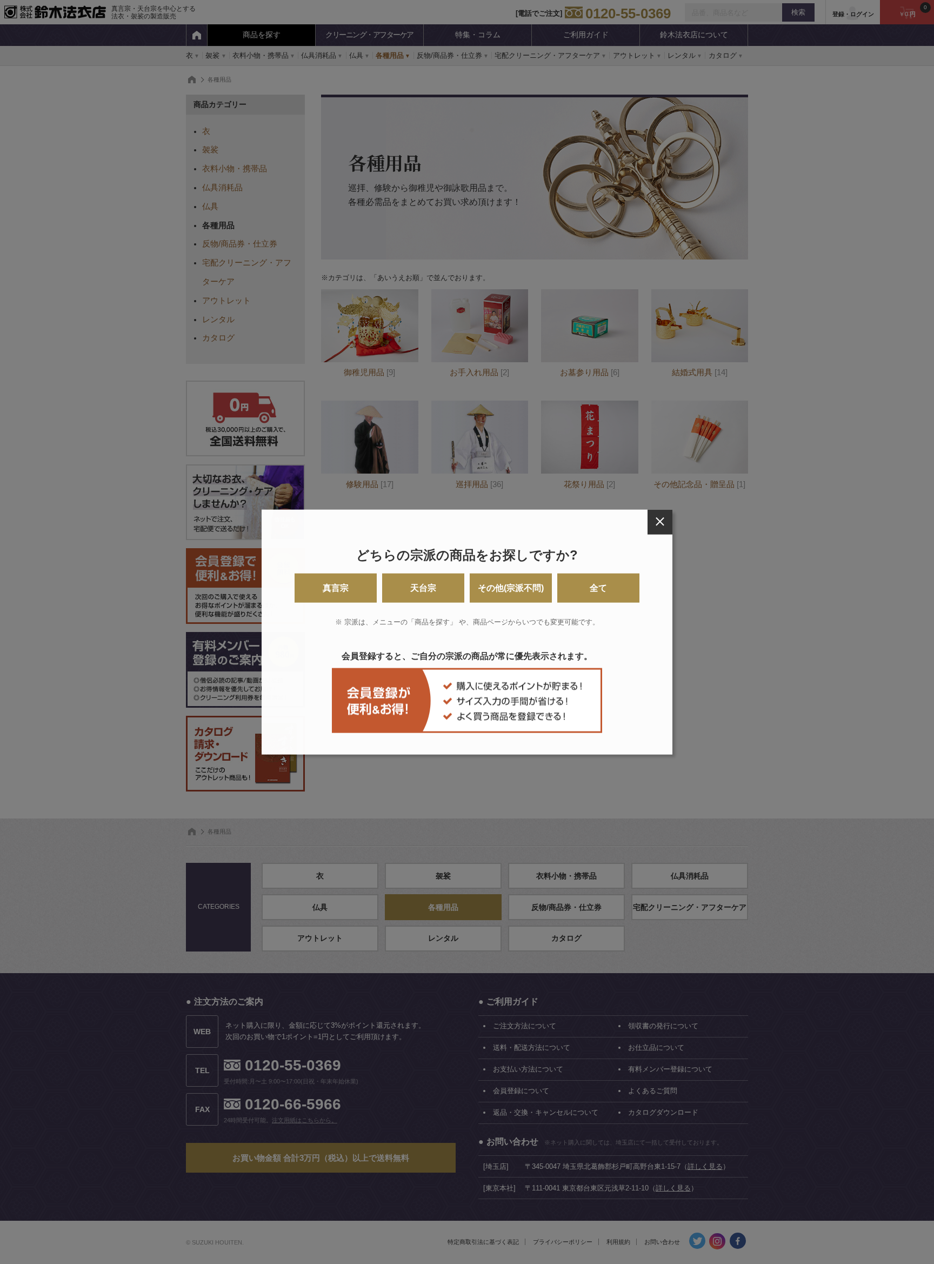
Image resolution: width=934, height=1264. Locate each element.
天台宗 (423, 588)
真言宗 (336, 588)
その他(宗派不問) (511, 588)
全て (598, 588)
